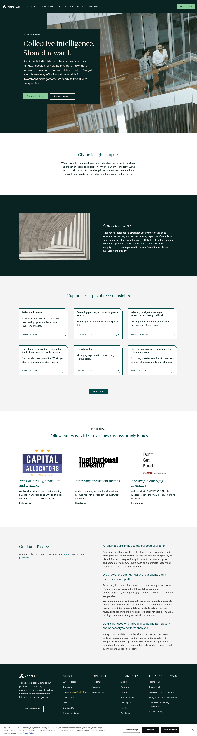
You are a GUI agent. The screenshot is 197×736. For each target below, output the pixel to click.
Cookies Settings (131, 730)
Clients (61, 7)
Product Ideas (127, 698)
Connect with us (186, 7)
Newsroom (68, 698)
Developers (126, 703)
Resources (76, 7)
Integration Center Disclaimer (163, 698)
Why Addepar (69, 682)
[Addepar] (11, 6)
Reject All (150, 730)
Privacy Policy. (28, 733)
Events (123, 708)
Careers (67, 692)
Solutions (46, 7)
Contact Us (68, 708)
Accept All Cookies (169, 730)
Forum (123, 692)
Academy (96, 682)
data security (65, 554)
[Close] (193, 730)
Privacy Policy (156, 687)
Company (92, 7)
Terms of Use (155, 682)
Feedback (125, 713)
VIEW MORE (98, 391)
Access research (62, 96)
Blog (65, 703)
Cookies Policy (156, 712)
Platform (30, 7)
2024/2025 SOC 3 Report (161, 692)
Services (96, 687)
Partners (124, 687)
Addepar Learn (99, 692)
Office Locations (71, 713)
